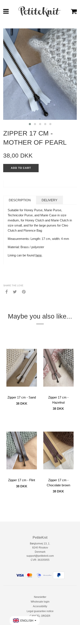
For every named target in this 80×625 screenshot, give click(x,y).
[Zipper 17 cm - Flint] (21, 450)
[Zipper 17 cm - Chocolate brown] (58, 450)
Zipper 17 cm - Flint (21, 480)
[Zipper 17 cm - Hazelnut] (58, 367)
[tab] (19, 200)
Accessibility (40, 606)
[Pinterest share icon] (24, 291)
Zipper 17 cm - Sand (21, 397)
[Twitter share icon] (15, 291)
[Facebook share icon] (6, 291)
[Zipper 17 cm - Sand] (21, 367)
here (38, 255)
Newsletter (40, 597)
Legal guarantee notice (40, 611)
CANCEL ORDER (40, 615)
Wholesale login (40, 601)
